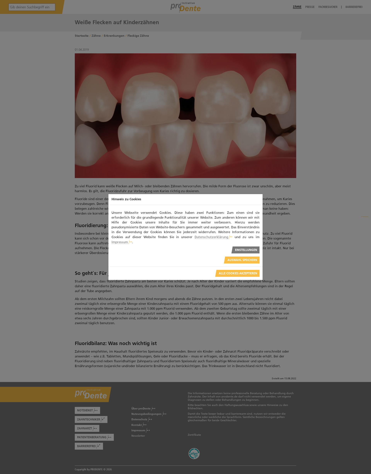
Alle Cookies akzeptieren (238, 273)
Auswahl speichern (242, 260)
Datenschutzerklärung (211, 237)
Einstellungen (246, 250)
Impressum (119, 242)
